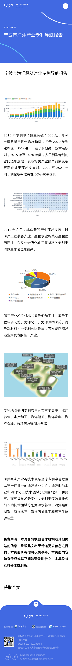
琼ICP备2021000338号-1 (30, 643)
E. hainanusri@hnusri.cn (32, 654)
